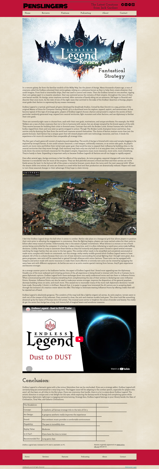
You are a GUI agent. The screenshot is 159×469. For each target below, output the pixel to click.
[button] (79, 203)
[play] (133, 231)
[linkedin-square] (126, 4)
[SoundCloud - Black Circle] (129, 4)
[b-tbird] (122, 4)
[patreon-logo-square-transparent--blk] (133, 4)
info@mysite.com (27, 467)
